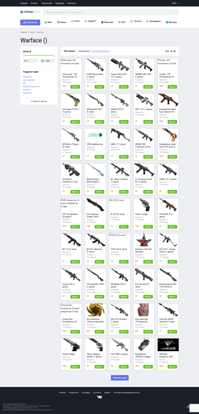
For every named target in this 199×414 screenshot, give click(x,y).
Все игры (32, 22)
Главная (23, 3)
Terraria (137, 21)
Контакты (72, 3)
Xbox (50, 22)
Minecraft (108, 22)
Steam (63, 22)
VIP (24, 83)
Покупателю (46, 3)
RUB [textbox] (174, 3)
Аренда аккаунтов (31, 86)
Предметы (27, 77)
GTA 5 (77, 21)
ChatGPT (92, 21)
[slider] (24, 55)
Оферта (107, 393)
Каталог (34, 3)
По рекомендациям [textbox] (100, 51)
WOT (123, 22)
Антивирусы (155, 21)
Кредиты (27, 90)
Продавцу (59, 3)
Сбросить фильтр (40, 101)
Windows (173, 22)
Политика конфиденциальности (127, 393)
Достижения (29, 80)
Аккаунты (27, 93)
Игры (32, 32)
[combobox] (175, 3)
